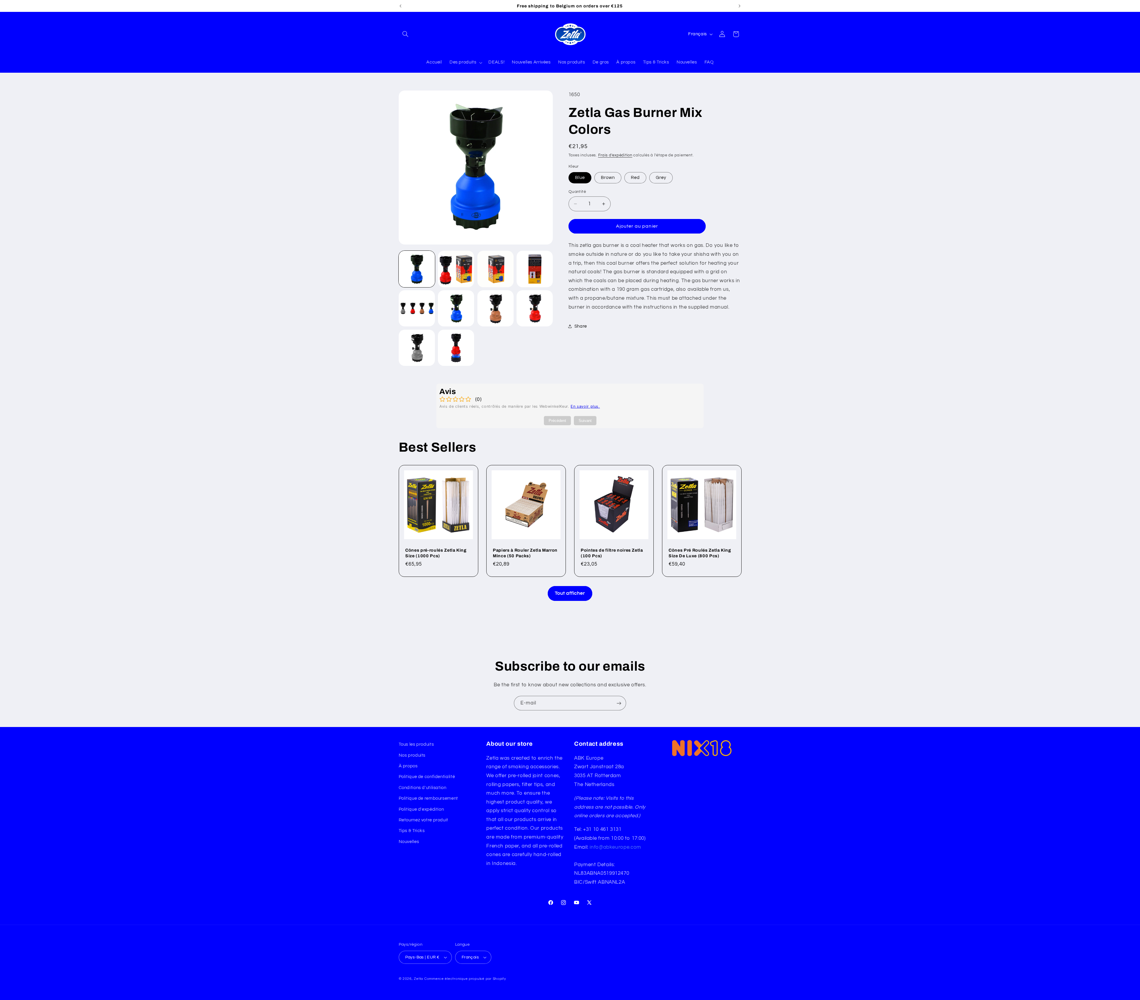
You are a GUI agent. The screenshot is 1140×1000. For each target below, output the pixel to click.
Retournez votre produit (424, 820)
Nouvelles (409, 841)
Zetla (418, 978)
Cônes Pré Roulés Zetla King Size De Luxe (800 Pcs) (700, 553)
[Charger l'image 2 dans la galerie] (456, 269)
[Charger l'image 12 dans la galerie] (417, 348)
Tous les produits (416, 744)
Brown (608, 177)
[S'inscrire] (619, 703)
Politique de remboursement (428, 798)
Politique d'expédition (421, 809)
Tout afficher (570, 593)
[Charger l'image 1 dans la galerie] (417, 269)
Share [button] (580, 326)
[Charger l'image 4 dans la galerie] (535, 269)
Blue (580, 177)
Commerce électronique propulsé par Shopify (465, 978)
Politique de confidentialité (427, 776)
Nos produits (412, 755)
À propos (408, 766)
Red (635, 177)
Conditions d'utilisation (422, 787)
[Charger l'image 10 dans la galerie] (495, 308)
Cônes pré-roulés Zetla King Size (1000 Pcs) (436, 553)
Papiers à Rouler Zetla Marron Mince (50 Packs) (525, 553)
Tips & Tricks (412, 830)
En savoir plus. (585, 406)
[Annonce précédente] (400, 6)
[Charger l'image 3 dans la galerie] (495, 269)
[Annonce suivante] (739, 6)
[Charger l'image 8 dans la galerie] (417, 308)
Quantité (577, 192)
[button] (405, 34)
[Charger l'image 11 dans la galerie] (535, 308)
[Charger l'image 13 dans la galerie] (456, 348)
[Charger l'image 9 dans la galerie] (456, 308)
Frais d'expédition (615, 155)
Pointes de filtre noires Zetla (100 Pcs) (612, 553)
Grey (661, 177)
